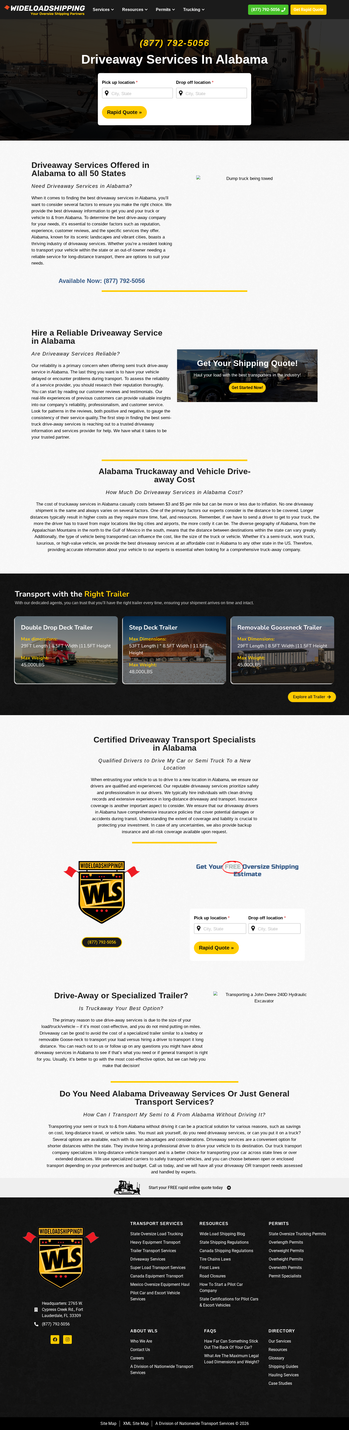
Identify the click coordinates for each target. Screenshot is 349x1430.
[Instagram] (67, 1339)
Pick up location (120, 82)
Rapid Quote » (124, 112)
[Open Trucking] (203, 10)
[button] (102, 942)
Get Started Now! (247, 387)
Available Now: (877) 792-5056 (102, 280)
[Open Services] (112, 10)
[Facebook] (55, 1339)
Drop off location (195, 82)
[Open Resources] (146, 10)
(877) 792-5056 (174, 43)
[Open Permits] (173, 10)
